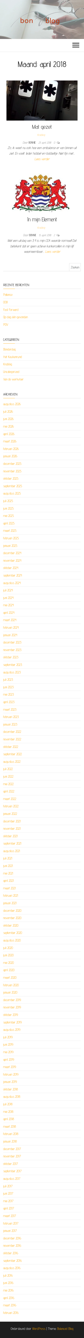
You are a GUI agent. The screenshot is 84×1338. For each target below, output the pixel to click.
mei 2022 (8, 784)
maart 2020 (9, 977)
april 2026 (8, 434)
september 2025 (12, 486)
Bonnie (33, 142)
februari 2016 (11, 1313)
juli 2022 (8, 769)
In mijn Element (42, 219)
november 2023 (12, 650)
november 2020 (12, 918)
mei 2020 (8, 963)
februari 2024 (11, 627)
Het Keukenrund (12, 357)
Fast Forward (11, 310)
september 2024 (12, 575)
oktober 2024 (10, 568)
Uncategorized (11, 372)
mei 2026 (8, 426)
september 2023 (12, 665)
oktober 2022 (10, 747)
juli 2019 (7, 1037)
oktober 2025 (10, 478)
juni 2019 (8, 1044)
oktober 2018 (10, 1089)
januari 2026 (10, 456)
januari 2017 (10, 1231)
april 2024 (8, 613)
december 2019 (12, 1000)
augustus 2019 (11, 1030)
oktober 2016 (10, 1253)
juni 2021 (8, 866)
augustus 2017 (11, 1179)
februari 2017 (10, 1223)
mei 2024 (8, 605)
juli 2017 (7, 1186)
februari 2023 (11, 717)
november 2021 (12, 828)
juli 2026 (8, 411)
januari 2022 (10, 814)
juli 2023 (8, 680)
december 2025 (12, 464)
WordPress (38, 1329)
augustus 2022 (11, 762)
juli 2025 (8, 501)
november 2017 (12, 1156)
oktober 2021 (10, 836)
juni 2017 (8, 1193)
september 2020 (12, 933)
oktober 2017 (10, 1164)
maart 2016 (9, 1305)
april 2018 (8, 1119)
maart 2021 (9, 888)
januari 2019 (10, 1082)
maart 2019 (9, 1067)
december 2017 (12, 1149)
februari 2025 (11, 538)
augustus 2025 (12, 493)
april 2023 (8, 702)
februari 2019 (10, 1074)
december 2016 (12, 1238)
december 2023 (12, 642)
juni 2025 (8, 508)
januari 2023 (10, 724)
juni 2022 (8, 776)
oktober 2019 (10, 1015)
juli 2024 (8, 590)
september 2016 (12, 1261)
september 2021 (12, 843)
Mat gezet (42, 126)
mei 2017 (8, 1201)
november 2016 (12, 1245)
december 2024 (12, 553)
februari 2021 (10, 895)
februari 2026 (11, 449)
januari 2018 (10, 1141)
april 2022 (8, 791)
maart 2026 (9, 441)
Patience (7, 295)
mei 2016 (8, 1290)
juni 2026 (8, 419)
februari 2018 (10, 1134)
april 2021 (8, 881)
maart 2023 (9, 709)
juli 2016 (8, 1275)
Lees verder (42, 159)
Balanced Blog (65, 1329)
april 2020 (8, 970)
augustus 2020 (12, 940)
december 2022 (12, 732)
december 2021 (12, 821)
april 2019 (8, 1059)
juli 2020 (8, 948)
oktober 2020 (10, 925)
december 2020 (12, 911)
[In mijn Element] (40, 193)
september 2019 (12, 1022)
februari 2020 (11, 985)
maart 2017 (9, 1216)
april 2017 (8, 1208)
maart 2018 (9, 1126)
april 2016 (8, 1298)
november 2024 (12, 560)
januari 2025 (10, 546)
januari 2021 (10, 903)
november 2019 (12, 1007)
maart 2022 (9, 799)
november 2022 (12, 739)
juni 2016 (8, 1283)
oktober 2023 (10, 657)
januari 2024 (10, 635)
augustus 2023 (12, 672)
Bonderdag (9, 349)
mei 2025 (8, 516)
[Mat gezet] (42, 100)
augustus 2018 (11, 1097)
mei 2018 (8, 1112)
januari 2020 (10, 992)
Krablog (41, 134)
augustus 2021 (11, 851)
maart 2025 (9, 531)
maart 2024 (9, 620)
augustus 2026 (12, 404)
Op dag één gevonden (15, 317)
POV (5, 324)
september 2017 (12, 1171)
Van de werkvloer (13, 379)
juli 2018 (7, 1104)
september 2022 (12, 754)
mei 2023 (8, 694)
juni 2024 (8, 598)
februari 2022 (11, 806)
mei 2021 (8, 873)
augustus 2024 (12, 583)
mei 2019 (8, 1052)
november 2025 (12, 471)
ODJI (5, 302)
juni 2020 (8, 955)
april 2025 (8, 523)
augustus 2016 (11, 1268)
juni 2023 (8, 687)
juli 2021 (7, 858)
